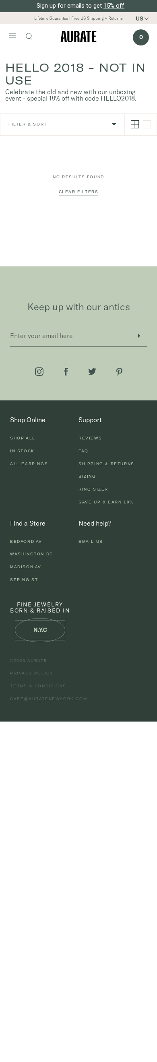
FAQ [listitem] (83, 451)
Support (90, 420)
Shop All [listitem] (22, 438)
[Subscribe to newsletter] (139, 336)
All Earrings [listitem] (29, 464)
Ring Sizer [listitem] (93, 489)
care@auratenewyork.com (48, 699)
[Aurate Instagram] (39, 371)
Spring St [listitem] (24, 579)
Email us (90, 541)
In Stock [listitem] (22, 451)
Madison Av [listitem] (25, 567)
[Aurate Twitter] (92, 371)
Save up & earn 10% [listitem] (106, 502)
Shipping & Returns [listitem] (106, 464)
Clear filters (79, 192)
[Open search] (33, 37)
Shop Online (27, 420)
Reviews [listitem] (90, 438)
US (139, 18)
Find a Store (27, 523)
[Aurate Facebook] (66, 372)
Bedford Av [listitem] (26, 541)
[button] (145, 18)
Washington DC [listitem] (31, 554)
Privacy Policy (31, 673)
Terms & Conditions (38, 686)
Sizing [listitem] (87, 476)
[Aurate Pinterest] (119, 372)
